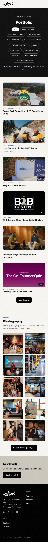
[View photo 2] (35, 343)
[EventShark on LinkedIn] (4, 512)
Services (29, 500)
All (15, 29)
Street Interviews (32, 40)
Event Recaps (28, 29)
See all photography (24, 448)
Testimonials (34, 35)
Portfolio (29, 496)
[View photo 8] (35, 409)
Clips (35, 45)
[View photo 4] (35, 365)
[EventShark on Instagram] (8, 512)
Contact (6, 523)
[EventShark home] (8, 3)
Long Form (15, 50)
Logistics (15, 55)
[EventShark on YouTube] (17, 512)
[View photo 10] (35, 430)
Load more (24, 300)
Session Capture (15, 35)
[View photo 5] (13, 387)
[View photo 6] (35, 387)
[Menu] (43, 4)
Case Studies (13, 40)
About (28, 503)
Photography (31, 55)
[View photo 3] (13, 365)
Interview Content (19, 45)
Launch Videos (31, 50)
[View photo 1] (13, 343)
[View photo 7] (13, 409)
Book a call (12, 475)
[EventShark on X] (12, 512)
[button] (24, 94)
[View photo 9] (13, 430)
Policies (6, 527)
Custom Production (24, 61)
